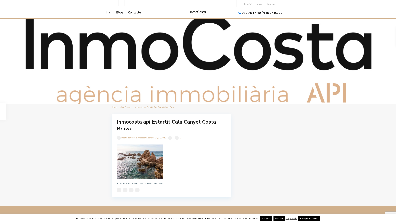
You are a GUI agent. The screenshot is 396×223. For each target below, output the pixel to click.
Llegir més (291, 218)
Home (114, 107)
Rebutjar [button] (279, 218)
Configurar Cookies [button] (309, 218)
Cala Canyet (125, 107)
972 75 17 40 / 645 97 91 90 (262, 13)
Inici (108, 12)
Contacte (134, 12)
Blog (119, 12)
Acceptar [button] (266, 218)
